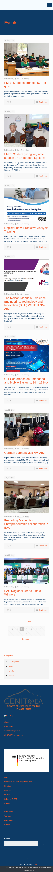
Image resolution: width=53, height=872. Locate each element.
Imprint (34, 864)
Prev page (27, 621)
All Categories (13, 662)
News (10, 666)
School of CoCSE (10, 799)
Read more (43, 102)
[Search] (43, 844)
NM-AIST (7, 790)
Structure (7, 786)
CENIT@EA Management (13, 735)
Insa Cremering (23, 79)
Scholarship (8, 812)
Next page (25, 639)
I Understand (29, 870)
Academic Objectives (12, 731)
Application (8, 820)
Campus (7, 803)
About (6, 722)
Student (7, 795)
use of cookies (46, 867)
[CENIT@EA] (26, 5)
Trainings (7, 816)
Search (7, 839)
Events (11, 671)
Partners (7, 825)
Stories (11, 676)
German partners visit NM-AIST (25, 452)
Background (8, 726)
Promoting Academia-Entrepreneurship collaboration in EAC (26, 524)
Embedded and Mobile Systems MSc (18, 782)
